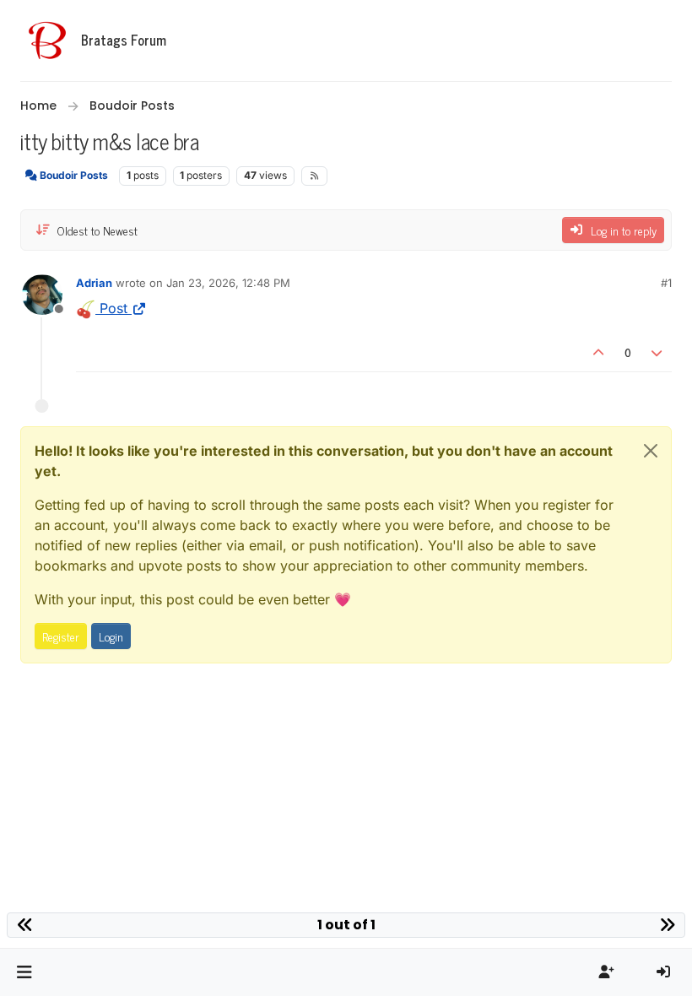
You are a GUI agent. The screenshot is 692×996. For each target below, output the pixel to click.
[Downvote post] (657, 351)
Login (111, 636)
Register (60, 636)
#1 (666, 283)
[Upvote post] (598, 351)
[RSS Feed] (314, 175)
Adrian (94, 283)
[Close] (650, 450)
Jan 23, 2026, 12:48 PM (228, 283)
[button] (24, 972)
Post (111, 308)
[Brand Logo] (47, 40)
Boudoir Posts (72, 175)
